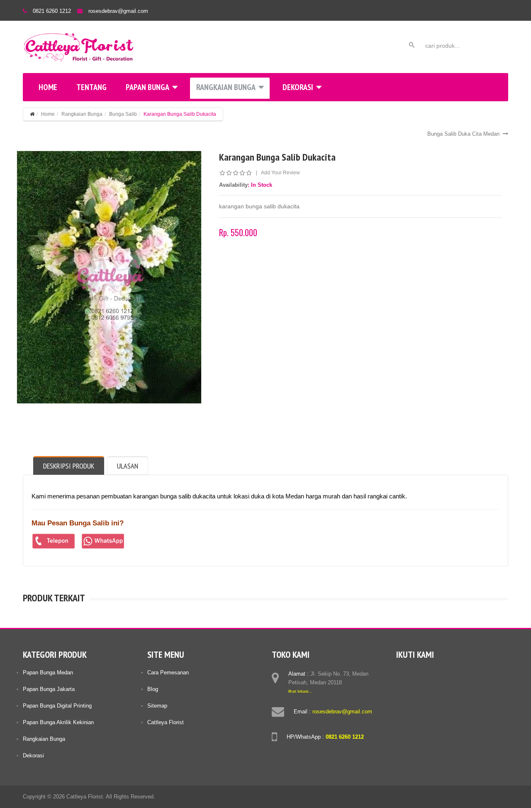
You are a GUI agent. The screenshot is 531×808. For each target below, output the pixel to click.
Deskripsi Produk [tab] (68, 466)
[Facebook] (403, 672)
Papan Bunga (147, 87)
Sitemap (157, 706)
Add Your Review (280, 173)
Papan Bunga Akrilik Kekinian (58, 722)
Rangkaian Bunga (226, 87)
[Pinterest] (450, 672)
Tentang (91, 87)
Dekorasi (298, 87)
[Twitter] (419, 672)
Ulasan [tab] (127, 466)
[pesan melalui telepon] (54, 541)
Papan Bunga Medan (48, 672)
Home (48, 87)
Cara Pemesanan (168, 672)
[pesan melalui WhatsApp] (103, 541)
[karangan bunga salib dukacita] (109, 277)
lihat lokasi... (300, 691)
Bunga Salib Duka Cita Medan (463, 134)
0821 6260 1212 (52, 11)
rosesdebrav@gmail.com (118, 11)
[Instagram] (435, 672)
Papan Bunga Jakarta (49, 689)
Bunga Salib (123, 114)
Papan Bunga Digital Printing (57, 706)
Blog (152, 689)
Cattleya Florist (165, 722)
